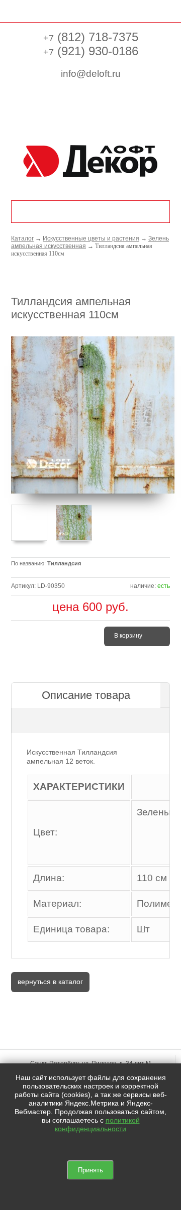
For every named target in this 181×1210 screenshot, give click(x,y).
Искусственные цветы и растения (91, 238)
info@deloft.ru (91, 73)
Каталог (22, 238)
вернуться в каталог (50, 982)
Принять (90, 1170)
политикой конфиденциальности (97, 1124)
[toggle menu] (16, 10)
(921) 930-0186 (90, 51)
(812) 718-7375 (90, 37)
